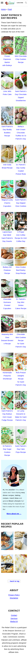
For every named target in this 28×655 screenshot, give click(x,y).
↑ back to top (14, 581)
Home (3, 9)
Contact (14, 615)
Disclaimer (14, 598)
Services (14, 618)
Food (10, 9)
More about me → (14, 514)
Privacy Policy (14, 595)
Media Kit (14, 621)
